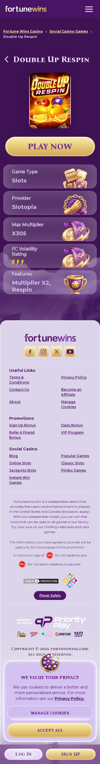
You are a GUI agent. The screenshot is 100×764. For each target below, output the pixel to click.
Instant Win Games (19, 480)
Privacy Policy (74, 377)
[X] (56, 351)
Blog (13, 456)
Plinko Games (73, 470)
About (15, 402)
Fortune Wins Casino (23, 31)
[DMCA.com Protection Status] (41, 580)
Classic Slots (72, 463)
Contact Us (19, 389)
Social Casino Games (68, 31)
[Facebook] (30, 351)
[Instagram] (43, 351)
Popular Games (75, 456)
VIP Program (72, 432)
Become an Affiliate (71, 392)
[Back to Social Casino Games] (6, 59)
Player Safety (50, 595)
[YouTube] (70, 351)
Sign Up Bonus (22, 425)
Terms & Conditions (19, 379)
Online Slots (20, 463)
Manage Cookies (68, 404)
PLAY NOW (50, 146)
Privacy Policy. (69, 698)
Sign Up (71, 754)
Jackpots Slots (22, 470)
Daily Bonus (72, 425)
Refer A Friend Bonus (21, 435)
